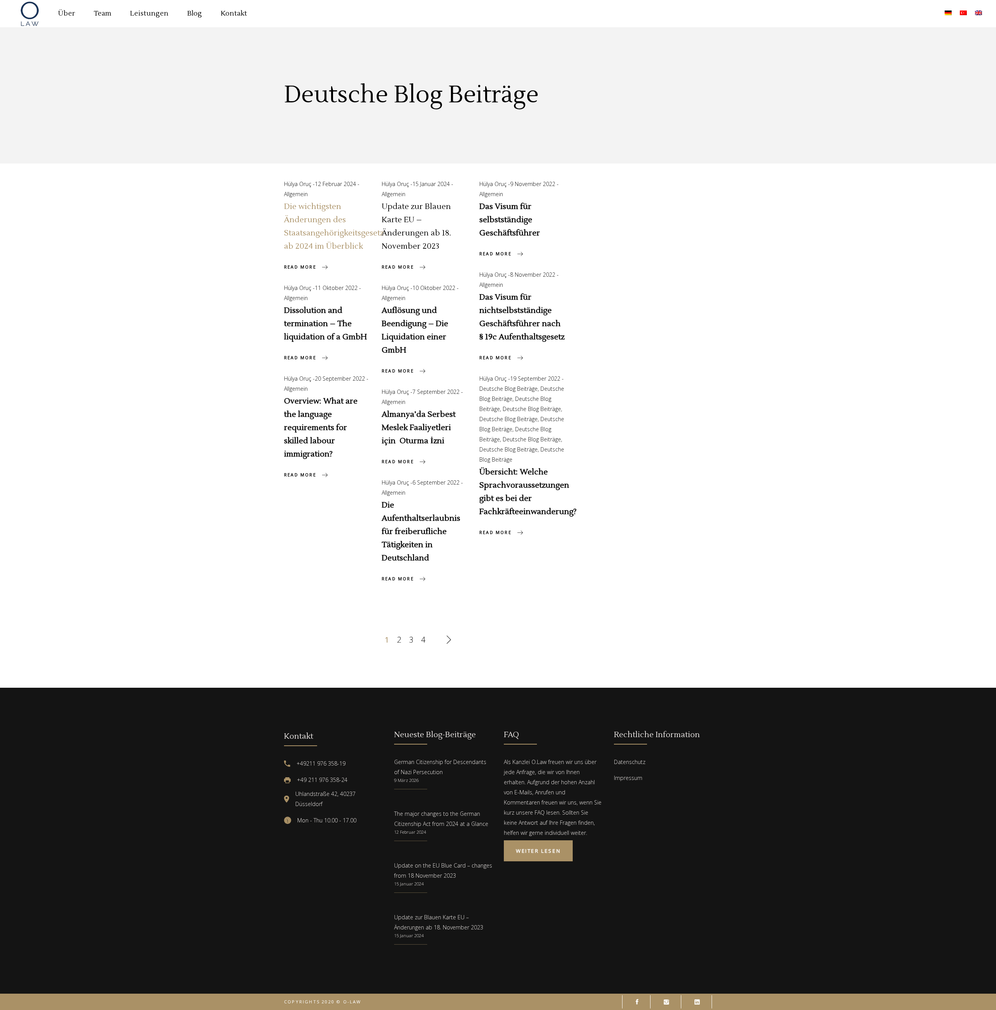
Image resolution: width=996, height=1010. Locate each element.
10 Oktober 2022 (434, 288)
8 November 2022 (533, 274)
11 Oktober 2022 (337, 288)
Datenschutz (629, 762)
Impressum (628, 778)
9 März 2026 (406, 780)
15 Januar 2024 (431, 184)
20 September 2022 (340, 378)
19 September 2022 (536, 378)
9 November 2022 (533, 184)
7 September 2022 (436, 391)
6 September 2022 (436, 482)
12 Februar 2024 (336, 184)
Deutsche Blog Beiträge (508, 388)
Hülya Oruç (298, 184)
